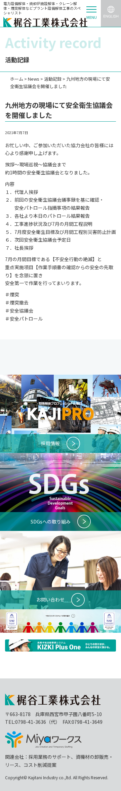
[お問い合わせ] (60, 534)
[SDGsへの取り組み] (60, 456)
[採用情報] (60, 378)
